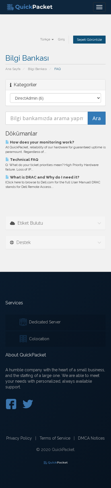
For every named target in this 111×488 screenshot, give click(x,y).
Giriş (61, 39)
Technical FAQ (23, 159)
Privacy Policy (19, 438)
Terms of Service (55, 438)
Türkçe (45, 39)
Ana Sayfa (12, 69)
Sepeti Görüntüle (89, 40)
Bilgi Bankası (37, 69)
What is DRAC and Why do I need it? (44, 177)
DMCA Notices (91, 438)
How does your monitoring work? (41, 142)
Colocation (38, 339)
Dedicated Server (44, 322)
